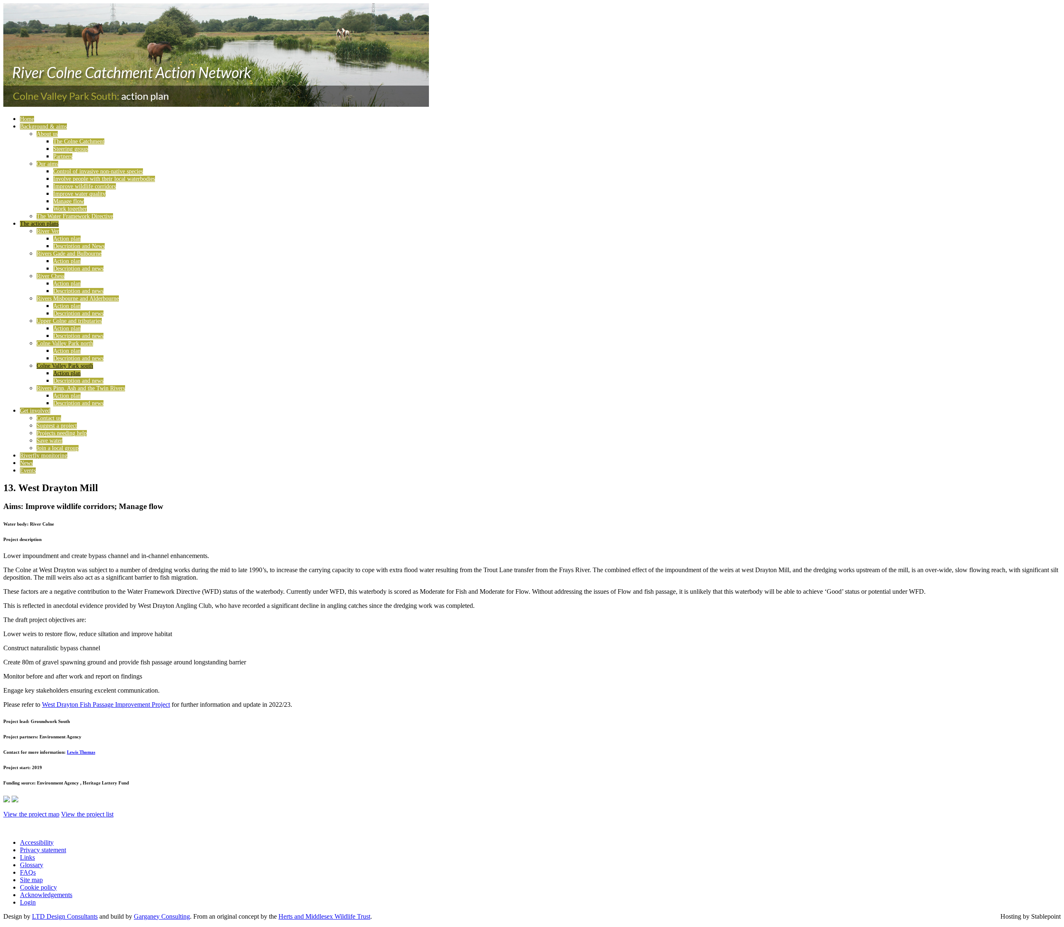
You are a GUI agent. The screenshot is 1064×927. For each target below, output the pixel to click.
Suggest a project (57, 426)
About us (47, 134)
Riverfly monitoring (43, 455)
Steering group (70, 149)
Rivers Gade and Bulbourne (69, 254)
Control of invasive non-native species (98, 171)
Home (27, 119)
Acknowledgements (46, 894)
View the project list (87, 814)
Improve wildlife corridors (84, 186)
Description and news (78, 269)
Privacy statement (43, 849)
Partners (62, 156)
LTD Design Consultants (65, 916)
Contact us (49, 418)
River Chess (50, 276)
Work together (70, 209)
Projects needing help (62, 433)
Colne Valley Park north (65, 343)
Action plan (67, 239)
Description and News (79, 246)
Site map (31, 879)
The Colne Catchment (78, 141)
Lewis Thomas (81, 752)
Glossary (31, 864)
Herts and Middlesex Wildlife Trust (324, 916)
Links (27, 857)
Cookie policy (38, 887)
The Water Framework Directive (75, 216)
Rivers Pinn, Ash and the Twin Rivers (81, 388)
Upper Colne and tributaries (69, 321)
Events (28, 470)
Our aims (47, 164)
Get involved (35, 411)
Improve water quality (79, 194)
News (26, 463)
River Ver (48, 231)
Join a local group (58, 448)
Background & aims (43, 126)
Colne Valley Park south (65, 366)
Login (28, 902)
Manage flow (68, 201)
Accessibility (37, 842)
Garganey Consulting (162, 916)
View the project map (31, 814)
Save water (49, 441)
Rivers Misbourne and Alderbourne (78, 298)
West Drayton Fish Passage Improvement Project (106, 704)
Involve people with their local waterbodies (104, 179)
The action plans (39, 224)
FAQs (28, 872)
